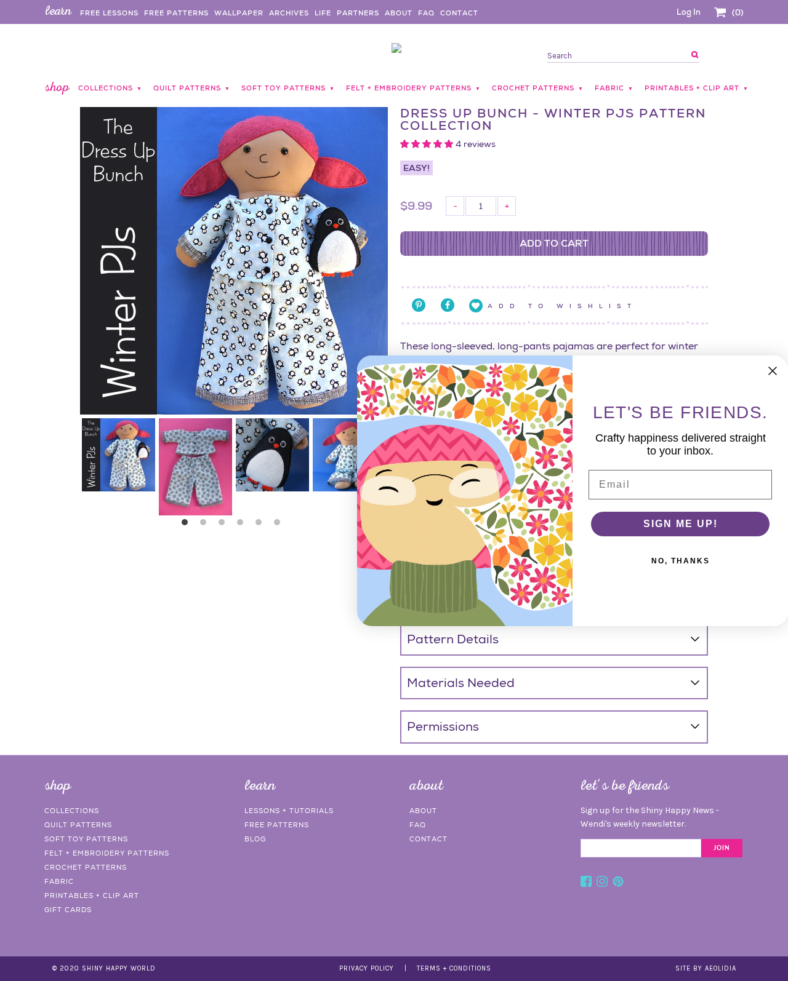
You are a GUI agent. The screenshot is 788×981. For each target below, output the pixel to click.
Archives (289, 13)
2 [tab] (206, 525)
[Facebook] (586, 883)
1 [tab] (188, 525)
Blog (255, 839)
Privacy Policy (366, 968)
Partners (358, 13)
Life (323, 13)
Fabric (59, 881)
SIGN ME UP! (680, 523)
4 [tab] (243, 525)
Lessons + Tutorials (289, 810)
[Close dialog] (772, 371)
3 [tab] (225, 525)
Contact (459, 13)
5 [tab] (261, 525)
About (398, 13)
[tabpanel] (118, 454)
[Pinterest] (618, 883)
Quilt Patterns (78, 824)
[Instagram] (602, 883)
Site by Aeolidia (705, 968)
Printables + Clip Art (91, 895)
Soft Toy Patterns (86, 839)
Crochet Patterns (85, 867)
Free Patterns (176, 13)
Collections (71, 810)
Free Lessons (109, 13)
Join (722, 848)
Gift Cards (68, 909)
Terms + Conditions (454, 968)
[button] (428, 143)
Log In (689, 12)
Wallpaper (238, 13)
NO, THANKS (680, 561)
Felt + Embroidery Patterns (106, 853)
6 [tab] (280, 525)
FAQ (426, 13)
